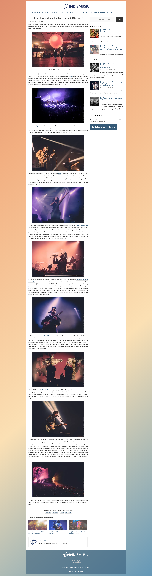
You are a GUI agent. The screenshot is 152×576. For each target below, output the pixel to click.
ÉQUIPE (71, 567)
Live (77, 12)
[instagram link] (74, 562)
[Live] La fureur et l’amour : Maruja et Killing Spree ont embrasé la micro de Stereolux (111, 84)
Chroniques (37, 12)
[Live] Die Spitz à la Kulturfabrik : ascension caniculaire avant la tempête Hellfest (111, 66)
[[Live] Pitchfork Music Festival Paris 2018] (58, 525)
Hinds (71, 76)
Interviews (50, 12)
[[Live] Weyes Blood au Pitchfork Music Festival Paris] (78, 525)
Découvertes (65, 12)
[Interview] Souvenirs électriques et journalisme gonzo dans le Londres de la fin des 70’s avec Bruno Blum (111, 48)
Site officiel (48, 512)
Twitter (62, 512)
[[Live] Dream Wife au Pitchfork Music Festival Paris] (37, 525)
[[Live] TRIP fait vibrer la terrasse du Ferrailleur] (94, 36)
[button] (119, 12)
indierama (100, 12)
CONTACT (65, 567)
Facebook (55, 512)
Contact (112, 12)
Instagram (68, 512)
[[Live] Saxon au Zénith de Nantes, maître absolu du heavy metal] (94, 105)
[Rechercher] (120, 19)
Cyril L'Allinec (41, 21)
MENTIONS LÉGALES (80, 567)
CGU (88, 567)
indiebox (88, 12)
